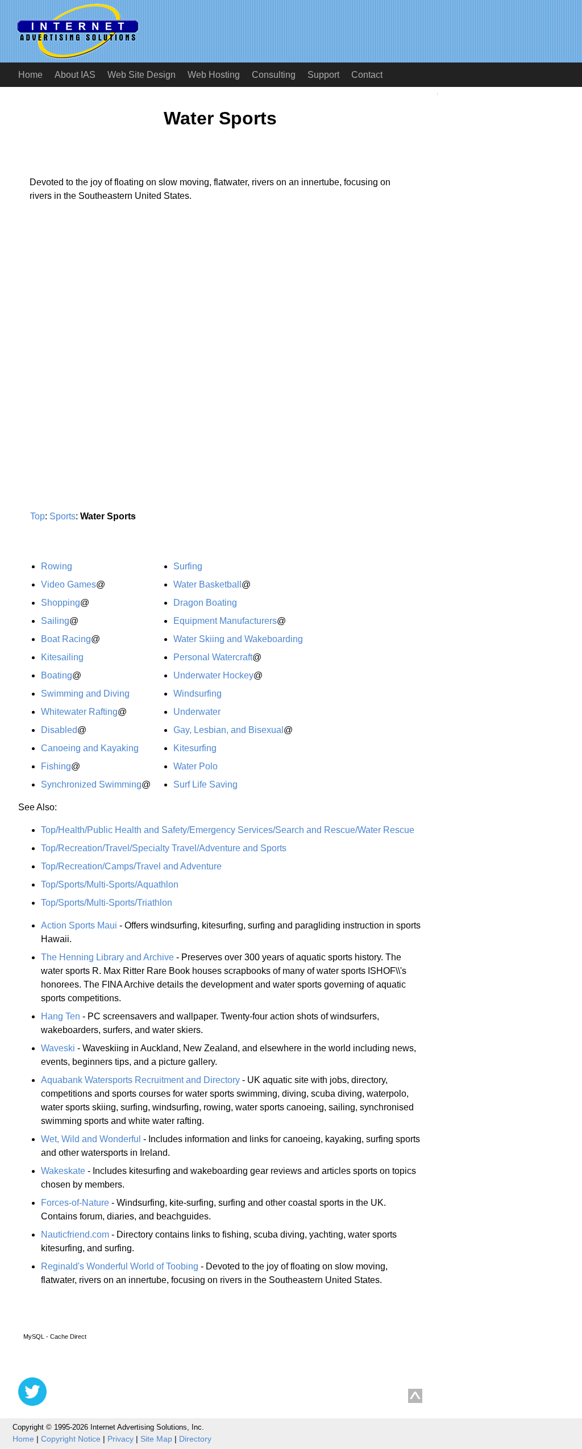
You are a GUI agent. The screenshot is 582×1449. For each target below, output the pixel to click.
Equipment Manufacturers (225, 621)
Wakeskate (63, 1171)
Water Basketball (207, 584)
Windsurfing (197, 693)
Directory (195, 1438)
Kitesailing (62, 657)
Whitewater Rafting (79, 712)
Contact (367, 75)
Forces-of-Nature (75, 1203)
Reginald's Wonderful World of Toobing (119, 1266)
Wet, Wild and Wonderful (91, 1139)
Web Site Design (141, 75)
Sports (62, 516)
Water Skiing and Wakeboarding (238, 639)
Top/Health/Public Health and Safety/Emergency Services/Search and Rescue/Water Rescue (227, 830)
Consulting (274, 75)
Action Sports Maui (79, 925)
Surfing (187, 566)
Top (37, 516)
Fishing (56, 766)
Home (30, 75)
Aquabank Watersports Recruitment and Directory (140, 1080)
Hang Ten (60, 1016)
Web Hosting (214, 75)
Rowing (56, 566)
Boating (56, 675)
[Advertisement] (113, 316)
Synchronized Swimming (91, 784)
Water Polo (195, 766)
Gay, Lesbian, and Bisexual (228, 730)
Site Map (156, 1438)
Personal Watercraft (212, 657)
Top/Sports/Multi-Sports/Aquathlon (109, 884)
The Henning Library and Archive (107, 957)
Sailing (55, 621)
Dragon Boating (205, 602)
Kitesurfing (195, 748)
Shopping (60, 602)
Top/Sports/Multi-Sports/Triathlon (106, 902)
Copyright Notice (71, 1438)
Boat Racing (66, 639)
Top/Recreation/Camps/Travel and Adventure (131, 866)
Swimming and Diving (85, 693)
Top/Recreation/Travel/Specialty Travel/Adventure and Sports (163, 848)
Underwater (197, 712)
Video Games (68, 584)
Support (323, 75)
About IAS (75, 75)
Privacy (120, 1438)
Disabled (59, 730)
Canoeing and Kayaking (90, 748)
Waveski (58, 1048)
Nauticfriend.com (75, 1234)
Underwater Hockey (213, 675)
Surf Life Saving (205, 784)
